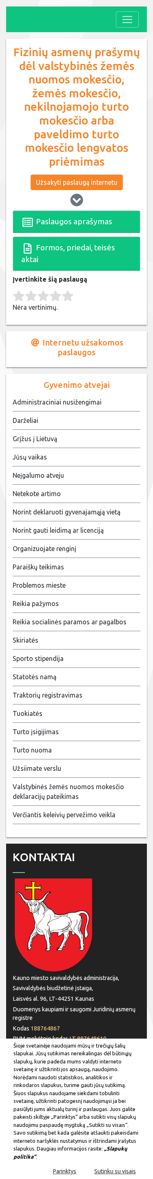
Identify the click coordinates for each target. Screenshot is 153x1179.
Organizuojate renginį (44, 548)
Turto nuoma (32, 750)
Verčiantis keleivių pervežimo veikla (64, 814)
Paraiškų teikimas (38, 567)
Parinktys (64, 1171)
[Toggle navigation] (127, 19)
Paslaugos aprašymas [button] (73, 221)
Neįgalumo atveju (38, 475)
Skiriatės (25, 640)
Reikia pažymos (36, 603)
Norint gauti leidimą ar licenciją (58, 530)
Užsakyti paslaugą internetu (77, 182)
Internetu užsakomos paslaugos (81, 347)
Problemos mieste (39, 585)
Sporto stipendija (38, 658)
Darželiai (25, 420)
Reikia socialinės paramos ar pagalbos (69, 622)
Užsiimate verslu (37, 768)
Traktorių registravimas (47, 695)
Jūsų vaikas (30, 457)
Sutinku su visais (115, 1171)
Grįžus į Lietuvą (35, 438)
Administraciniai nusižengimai (57, 402)
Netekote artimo (37, 493)
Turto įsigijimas (36, 731)
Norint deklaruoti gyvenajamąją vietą (66, 512)
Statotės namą (34, 676)
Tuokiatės (27, 713)
